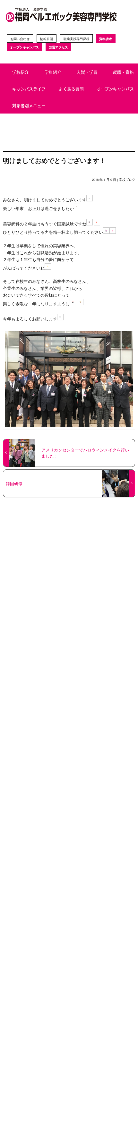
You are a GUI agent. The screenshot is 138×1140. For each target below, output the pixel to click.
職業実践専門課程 (76, 38)
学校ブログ (127, 179)
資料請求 (105, 38)
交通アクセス (58, 47)
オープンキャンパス (24, 47)
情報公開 (46, 38)
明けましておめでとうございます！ (54, 160)
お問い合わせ (20, 38)
